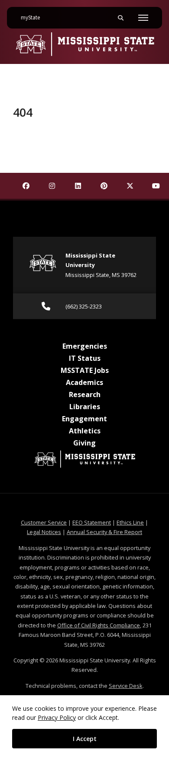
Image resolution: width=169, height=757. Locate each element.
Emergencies (84, 346)
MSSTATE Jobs (85, 370)
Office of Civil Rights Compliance (98, 625)
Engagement (84, 418)
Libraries (84, 406)
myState (34, 17)
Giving (84, 443)
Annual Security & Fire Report (104, 532)
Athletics (85, 431)
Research (85, 394)
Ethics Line (130, 522)
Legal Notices (44, 532)
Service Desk (126, 686)
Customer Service (44, 522)
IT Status (85, 358)
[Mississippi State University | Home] (84, 43)
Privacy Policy (57, 717)
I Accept (85, 739)
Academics (84, 382)
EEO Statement (91, 522)
